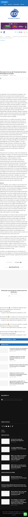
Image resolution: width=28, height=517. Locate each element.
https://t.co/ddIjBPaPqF (5, 311)
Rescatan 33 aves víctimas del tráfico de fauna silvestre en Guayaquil (19, 365)
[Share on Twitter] (16, 262)
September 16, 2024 (21, 327)
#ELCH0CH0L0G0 (4, 317)
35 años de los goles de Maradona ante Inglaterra (17, 440)
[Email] (21, 32)
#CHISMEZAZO (11, 331)
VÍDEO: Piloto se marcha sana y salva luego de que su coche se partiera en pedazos (18, 466)
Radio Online (16, 4)
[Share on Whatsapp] (19, 262)
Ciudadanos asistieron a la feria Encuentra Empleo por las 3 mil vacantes (17, 358)
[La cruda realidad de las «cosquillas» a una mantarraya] (5, 449)
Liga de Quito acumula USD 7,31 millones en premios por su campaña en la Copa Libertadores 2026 (19, 382)
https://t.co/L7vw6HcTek (21, 318)
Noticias (22, 4)
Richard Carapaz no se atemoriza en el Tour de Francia (19, 477)
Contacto (10, 4)
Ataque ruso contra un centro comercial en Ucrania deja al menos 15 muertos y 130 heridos (18, 374)
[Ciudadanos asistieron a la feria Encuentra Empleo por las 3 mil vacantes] (4, 358)
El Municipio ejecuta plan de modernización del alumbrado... (14, 291)
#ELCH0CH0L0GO (4, 331)
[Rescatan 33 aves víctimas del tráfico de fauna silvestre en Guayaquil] (4, 367)
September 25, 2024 (21, 312)
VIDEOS (5, 4)
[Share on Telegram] (20, 262)
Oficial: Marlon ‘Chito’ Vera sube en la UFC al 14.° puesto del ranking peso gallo (18, 493)
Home (1, 36)
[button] (9, 2)
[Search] (26, 32)
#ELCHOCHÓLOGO (4, 307)
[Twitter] (16, 32)
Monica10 (6, 75)
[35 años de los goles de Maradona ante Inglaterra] (5, 441)
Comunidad (7, 36)
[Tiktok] (24, 32)
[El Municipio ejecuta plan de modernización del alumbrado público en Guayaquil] (14, 279)
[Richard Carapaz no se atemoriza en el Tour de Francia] (5, 478)
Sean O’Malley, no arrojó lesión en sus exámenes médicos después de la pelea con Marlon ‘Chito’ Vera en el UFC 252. (18, 501)
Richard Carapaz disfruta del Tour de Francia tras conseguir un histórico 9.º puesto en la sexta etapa (14, 485)
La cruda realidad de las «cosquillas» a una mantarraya (18, 448)
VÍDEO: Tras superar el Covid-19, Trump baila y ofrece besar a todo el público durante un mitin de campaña (18, 457)
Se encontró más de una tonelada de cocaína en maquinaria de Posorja (19, 349)
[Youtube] (19, 32)
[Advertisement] (14, 56)
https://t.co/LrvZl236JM (14, 326)
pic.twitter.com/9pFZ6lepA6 (10, 333)
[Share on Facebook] (15, 262)
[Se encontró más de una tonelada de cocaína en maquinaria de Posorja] (4, 350)
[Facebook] (15, 32)
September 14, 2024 (21, 335)
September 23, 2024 (21, 320)
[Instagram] (18, 32)
